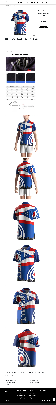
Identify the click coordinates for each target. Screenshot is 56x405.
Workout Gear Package (32, 392)
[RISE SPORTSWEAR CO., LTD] (6, 2)
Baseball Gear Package (32, 398)
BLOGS (45, 2)
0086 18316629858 (45, 393)
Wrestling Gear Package (32, 395)
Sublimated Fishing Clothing (21, 398)
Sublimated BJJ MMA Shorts (21, 395)
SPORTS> (6, 5)
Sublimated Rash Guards (20, 392)
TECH (41, 2)
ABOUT (37, 2)
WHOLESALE (32, 2)
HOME (17, 2)
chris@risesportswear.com (46, 391)
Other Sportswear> (11, 5)
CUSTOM (26, 2)
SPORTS (21, 2)
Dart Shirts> (16, 5)
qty (36, 23)
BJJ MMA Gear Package (32, 393)
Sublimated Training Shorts (21, 393)
